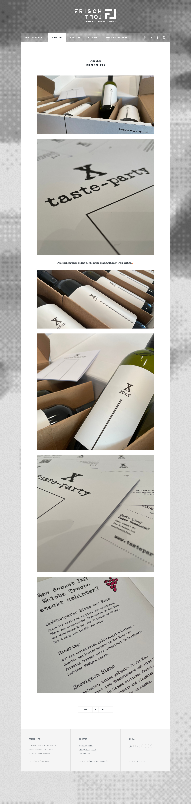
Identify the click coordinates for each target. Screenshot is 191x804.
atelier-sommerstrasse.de (97, 761)
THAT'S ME (75, 37)
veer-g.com (141, 761)
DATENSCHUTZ (104, 781)
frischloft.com (84, 753)
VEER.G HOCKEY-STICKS (116, 37)
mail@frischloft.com (87, 749)
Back (86, 710)
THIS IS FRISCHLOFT (34, 37)
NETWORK (92, 37)
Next (104, 710)
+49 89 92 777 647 (86, 745)
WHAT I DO (57, 37)
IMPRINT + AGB (86, 781)
